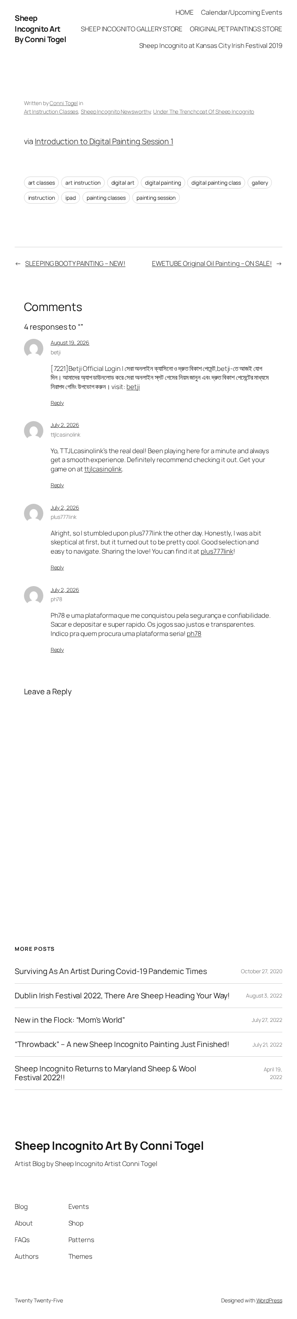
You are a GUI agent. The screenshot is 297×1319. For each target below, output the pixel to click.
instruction (41, 197)
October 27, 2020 (261, 971)
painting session (156, 197)
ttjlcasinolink (66, 434)
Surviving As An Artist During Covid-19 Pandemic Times (111, 971)
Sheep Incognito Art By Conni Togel (40, 28)
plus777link (64, 516)
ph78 (57, 599)
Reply (57, 402)
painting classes (106, 197)
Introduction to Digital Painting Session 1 (104, 141)
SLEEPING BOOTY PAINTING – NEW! (75, 263)
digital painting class (216, 182)
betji (56, 352)
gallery (260, 182)
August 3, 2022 (264, 995)
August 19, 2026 (70, 342)
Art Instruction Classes (51, 111)
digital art (123, 182)
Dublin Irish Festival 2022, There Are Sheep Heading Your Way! (122, 995)
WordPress (269, 1300)
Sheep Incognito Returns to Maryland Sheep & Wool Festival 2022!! (105, 1072)
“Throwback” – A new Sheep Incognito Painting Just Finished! (122, 1044)
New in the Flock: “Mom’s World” (70, 1020)
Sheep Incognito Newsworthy (115, 111)
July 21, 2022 (267, 1044)
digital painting (163, 182)
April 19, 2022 (273, 1073)
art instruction (83, 182)
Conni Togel (64, 103)
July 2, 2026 (65, 424)
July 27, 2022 (267, 1019)
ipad (70, 197)
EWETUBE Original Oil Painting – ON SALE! (212, 263)
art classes (41, 182)
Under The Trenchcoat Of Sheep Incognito (203, 111)
